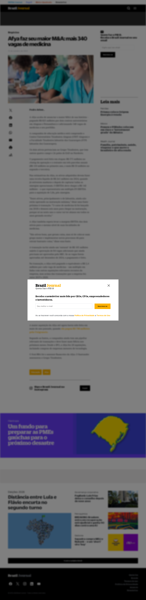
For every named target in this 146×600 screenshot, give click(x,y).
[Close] (109, 285)
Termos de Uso (103, 315)
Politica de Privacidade (84, 315)
